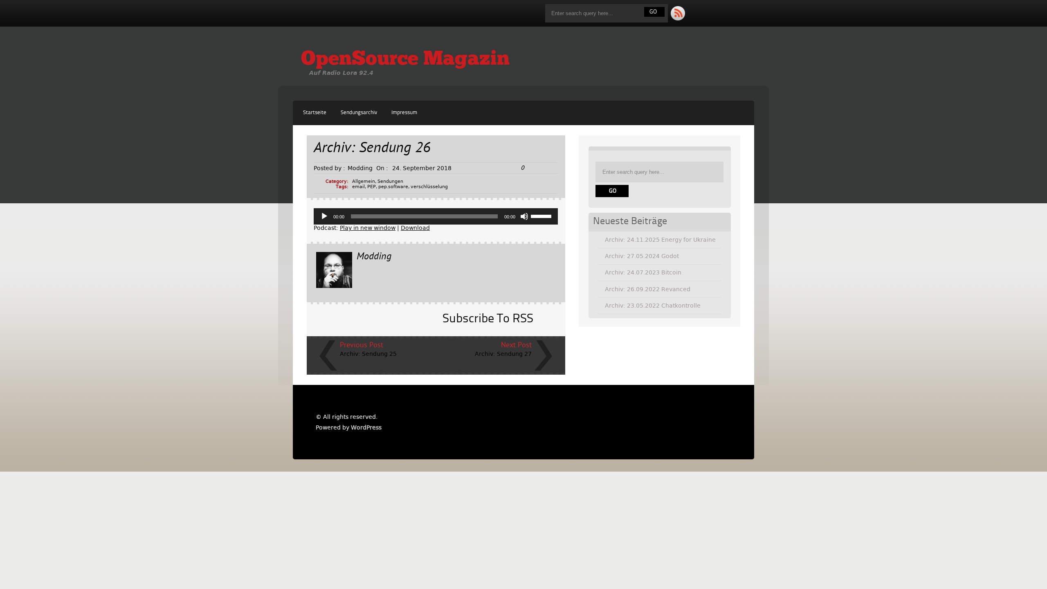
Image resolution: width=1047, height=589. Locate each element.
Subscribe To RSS (488, 319)
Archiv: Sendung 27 (503, 354)
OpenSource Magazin (405, 60)
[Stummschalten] (524, 216)
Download (415, 228)
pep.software (393, 186)
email (358, 186)
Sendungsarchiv (359, 112)
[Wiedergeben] (324, 216)
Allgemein (363, 181)
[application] (436, 216)
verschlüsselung (429, 186)
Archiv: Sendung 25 (368, 354)
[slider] (542, 215)
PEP (371, 186)
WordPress (366, 427)
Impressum (404, 112)
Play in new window (367, 228)
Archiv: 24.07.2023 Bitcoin (643, 272)
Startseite (314, 112)
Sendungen (390, 181)
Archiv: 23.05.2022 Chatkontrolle (653, 305)
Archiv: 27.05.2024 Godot (642, 256)
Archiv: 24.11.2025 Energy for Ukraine (660, 239)
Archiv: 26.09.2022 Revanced (647, 289)
